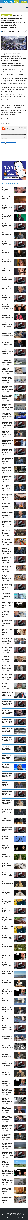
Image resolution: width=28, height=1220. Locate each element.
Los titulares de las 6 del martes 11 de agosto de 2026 (7, 424)
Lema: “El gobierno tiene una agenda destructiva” (6, 983)
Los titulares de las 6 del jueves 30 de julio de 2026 (7, 650)
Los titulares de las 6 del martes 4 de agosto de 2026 (7, 559)
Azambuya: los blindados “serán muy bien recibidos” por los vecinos (7, 1119)
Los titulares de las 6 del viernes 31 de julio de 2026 (7, 623)
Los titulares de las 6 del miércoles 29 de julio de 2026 (7, 677)
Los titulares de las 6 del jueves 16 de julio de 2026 (7, 937)
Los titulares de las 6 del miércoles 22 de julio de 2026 (7, 794)
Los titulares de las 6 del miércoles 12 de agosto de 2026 (7, 388)
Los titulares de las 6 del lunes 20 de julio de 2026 (7, 874)
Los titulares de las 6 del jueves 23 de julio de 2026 (7, 776)
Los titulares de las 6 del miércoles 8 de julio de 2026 (7, 1127)
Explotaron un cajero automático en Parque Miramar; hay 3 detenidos (7, 470)
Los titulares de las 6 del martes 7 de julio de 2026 (7, 1153)
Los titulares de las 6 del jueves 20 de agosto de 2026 (7, 226)
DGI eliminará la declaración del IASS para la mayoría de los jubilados (7, 1011)
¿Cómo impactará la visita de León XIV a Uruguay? (6, 893)
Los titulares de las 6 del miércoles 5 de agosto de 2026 (7, 523)
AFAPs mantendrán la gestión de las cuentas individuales (6, 822)
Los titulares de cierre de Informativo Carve (7, 1199)
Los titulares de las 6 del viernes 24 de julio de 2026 (7, 740)
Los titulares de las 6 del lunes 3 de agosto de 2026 (7, 587)
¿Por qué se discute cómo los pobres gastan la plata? (7, 992)
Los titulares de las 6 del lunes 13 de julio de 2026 (7, 1027)
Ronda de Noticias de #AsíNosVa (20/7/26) (5, 848)
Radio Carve (3, 142)
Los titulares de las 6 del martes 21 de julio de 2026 (7, 830)
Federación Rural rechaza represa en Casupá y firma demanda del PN (7, 975)
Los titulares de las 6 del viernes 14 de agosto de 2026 (7, 325)
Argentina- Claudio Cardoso (11, 142)
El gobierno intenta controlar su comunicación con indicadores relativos (7, 1173)
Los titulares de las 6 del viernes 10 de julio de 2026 (7, 1064)
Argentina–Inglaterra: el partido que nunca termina (6, 956)
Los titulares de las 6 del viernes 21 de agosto (7, 207)
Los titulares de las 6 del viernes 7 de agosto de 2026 (7, 478)
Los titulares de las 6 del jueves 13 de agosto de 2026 (7, 352)
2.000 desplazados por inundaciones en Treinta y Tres (7, 1181)
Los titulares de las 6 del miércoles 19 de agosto (7, 244)
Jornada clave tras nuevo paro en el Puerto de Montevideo (7, 1037)
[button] (27, 7)
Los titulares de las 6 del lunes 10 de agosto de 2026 (7, 451)
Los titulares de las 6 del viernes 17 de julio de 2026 (7, 911)
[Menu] (2, 1)
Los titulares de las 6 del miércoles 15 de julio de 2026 (7, 965)
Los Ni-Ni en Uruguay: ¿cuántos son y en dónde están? (7, 1100)
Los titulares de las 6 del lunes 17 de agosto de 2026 (7, 298)
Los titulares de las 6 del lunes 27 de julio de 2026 (7, 721)
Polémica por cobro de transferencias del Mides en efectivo (6, 1002)
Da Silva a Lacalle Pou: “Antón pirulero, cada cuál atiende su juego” (7, 443)
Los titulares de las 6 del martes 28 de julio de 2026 (7, 704)
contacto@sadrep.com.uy (15, 1213)
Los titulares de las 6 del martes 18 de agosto (7, 279)
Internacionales (6, 15)
